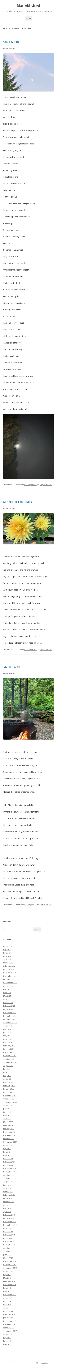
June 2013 (7, 1341)
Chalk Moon (11, 42)
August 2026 (8, 946)
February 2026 (9, 966)
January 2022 (8, 1128)
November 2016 (9, 1264)
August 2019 (8, 1205)
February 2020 (9, 1195)
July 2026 (7, 949)
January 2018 (8, 1238)
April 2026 (7, 959)
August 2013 (8, 1334)
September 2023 (10, 1062)
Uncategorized (30, 484)
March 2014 (8, 1311)
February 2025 (9, 1006)
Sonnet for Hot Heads (17, 502)
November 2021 (9, 1135)
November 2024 (9, 1016)
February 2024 (9, 1045)
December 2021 (9, 1132)
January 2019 (8, 1218)
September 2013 (10, 1331)
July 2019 (7, 1208)
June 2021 (7, 1152)
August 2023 (8, 1065)
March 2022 (8, 1122)
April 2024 (7, 1039)
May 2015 (7, 1291)
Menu (28, 18)
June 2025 (7, 992)
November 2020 (9, 1172)
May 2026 (7, 956)
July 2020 (7, 1185)
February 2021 (9, 1162)
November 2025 (9, 976)
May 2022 (7, 1115)
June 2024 (7, 1032)
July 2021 (7, 1148)
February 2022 (9, 1125)
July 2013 (7, 1337)
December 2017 (9, 1241)
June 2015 (7, 1288)
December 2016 (9, 1261)
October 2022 (8, 1099)
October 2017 (8, 1248)
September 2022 (10, 1102)
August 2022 (8, 1105)
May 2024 (7, 1036)
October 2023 (8, 1059)
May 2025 (7, 996)
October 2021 (8, 1138)
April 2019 (7, 1211)
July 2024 (7, 1029)
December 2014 (9, 1294)
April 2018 (7, 1228)
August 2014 (8, 1298)
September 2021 (10, 1142)
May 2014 (7, 1304)
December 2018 (9, 1221)
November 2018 (9, 1225)
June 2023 (7, 1072)
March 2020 (8, 1191)
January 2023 (8, 1089)
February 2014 (9, 1314)
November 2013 (9, 1324)
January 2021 (8, 1165)
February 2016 (9, 1281)
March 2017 (8, 1258)
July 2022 (7, 1109)
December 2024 (9, 1012)
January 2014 (8, 1318)
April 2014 (7, 1308)
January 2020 (8, 1198)
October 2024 (8, 1019)
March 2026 (8, 963)
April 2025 (7, 999)
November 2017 (9, 1245)
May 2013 (7, 1344)
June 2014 (7, 1301)
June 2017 (7, 1254)
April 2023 (7, 1079)
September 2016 (10, 1268)
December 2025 (9, 972)
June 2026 (7, 953)
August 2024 (8, 1026)
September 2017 (10, 1251)
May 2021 (7, 1155)
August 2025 (8, 986)
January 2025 (8, 1009)
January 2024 (8, 1049)
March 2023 (8, 1082)
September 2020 (10, 1178)
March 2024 (8, 1042)
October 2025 (8, 979)
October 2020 (8, 1175)
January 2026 (8, 969)
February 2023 (9, 1085)
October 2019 (8, 1201)
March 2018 (8, 1231)
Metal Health (11, 666)
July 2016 (7, 1274)
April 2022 (7, 1118)
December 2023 (9, 1052)
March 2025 (8, 1002)
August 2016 (8, 1271)
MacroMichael (28, 5)
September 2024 (10, 1022)
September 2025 (10, 982)
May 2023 (7, 1075)
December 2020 (9, 1168)
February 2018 (9, 1235)
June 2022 (7, 1112)
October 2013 (8, 1327)
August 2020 (8, 1181)
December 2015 (9, 1284)
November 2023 (9, 1055)
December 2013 (9, 1321)
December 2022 (9, 1092)
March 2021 (8, 1158)
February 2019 (9, 1215)
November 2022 (9, 1095)
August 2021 (8, 1145)
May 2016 (7, 1278)
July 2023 (7, 1069)
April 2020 (7, 1188)
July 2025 (7, 989)
